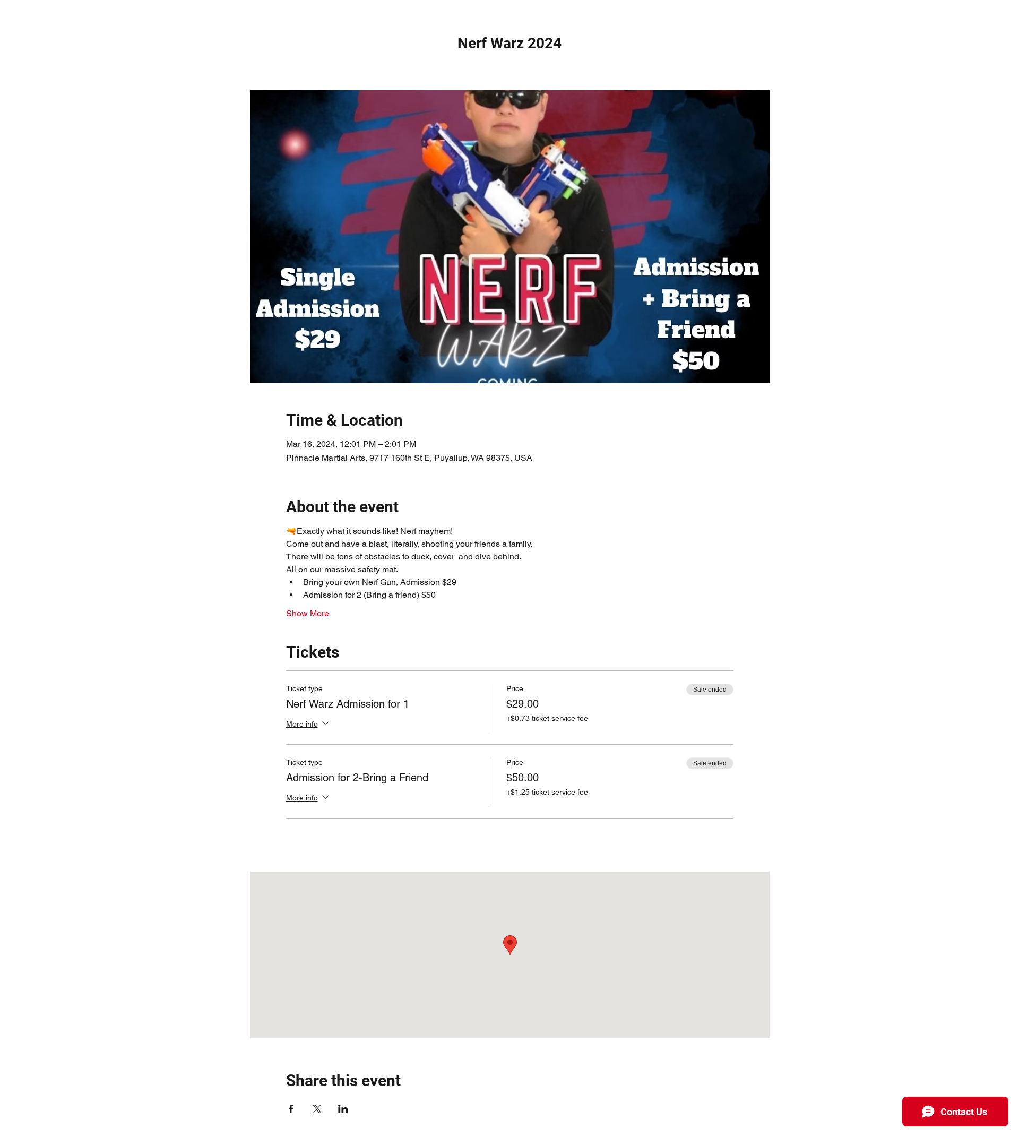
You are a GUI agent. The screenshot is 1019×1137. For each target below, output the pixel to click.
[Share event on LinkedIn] (343, 1109)
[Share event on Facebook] (291, 1109)
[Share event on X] (317, 1109)
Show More (307, 613)
